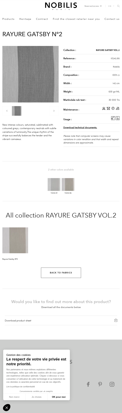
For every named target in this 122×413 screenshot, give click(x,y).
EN (110, 6)
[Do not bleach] (104, 109)
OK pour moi (59, 397)
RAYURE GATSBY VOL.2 (108, 50)
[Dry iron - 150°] (118, 109)
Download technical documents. (80, 127)
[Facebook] (88, 384)
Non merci (14, 397)
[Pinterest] (100, 384)
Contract (42, 19)
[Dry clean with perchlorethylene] (113, 109)
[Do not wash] (108, 109)
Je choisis (36, 397)
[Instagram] (112, 384)
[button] (6, 407)
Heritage (25, 19)
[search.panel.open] (118, 6)
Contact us (112, 19)
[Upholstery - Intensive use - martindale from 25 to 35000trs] (118, 119)
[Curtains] (113, 119)
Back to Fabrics (61, 272)
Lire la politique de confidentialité (20, 387)
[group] (16, 111)
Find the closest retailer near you (76, 19)
